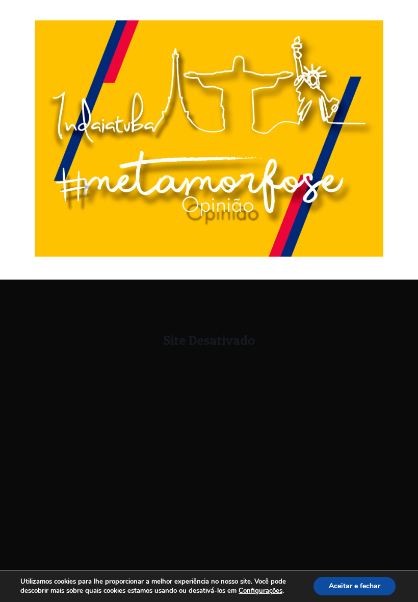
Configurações (260, 590)
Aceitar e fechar (354, 586)
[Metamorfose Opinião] (209, 254)
